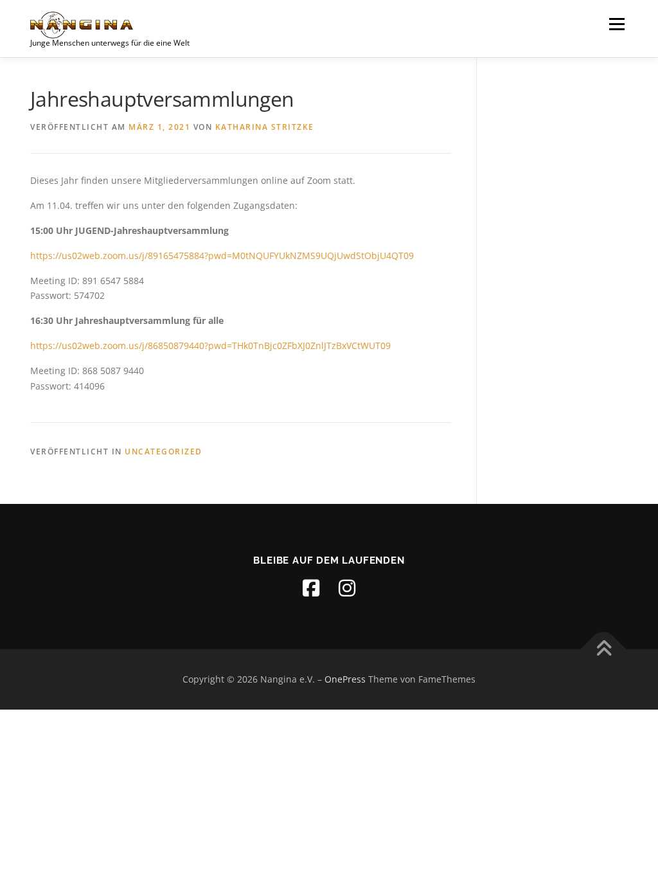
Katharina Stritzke (264, 126)
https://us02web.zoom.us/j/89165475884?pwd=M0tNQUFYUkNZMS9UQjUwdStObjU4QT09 (222, 255)
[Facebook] (311, 588)
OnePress (345, 679)
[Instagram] (347, 588)
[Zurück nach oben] (604, 649)
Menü (616, 24)
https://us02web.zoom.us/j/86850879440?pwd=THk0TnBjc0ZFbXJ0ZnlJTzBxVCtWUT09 (210, 345)
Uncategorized (163, 451)
